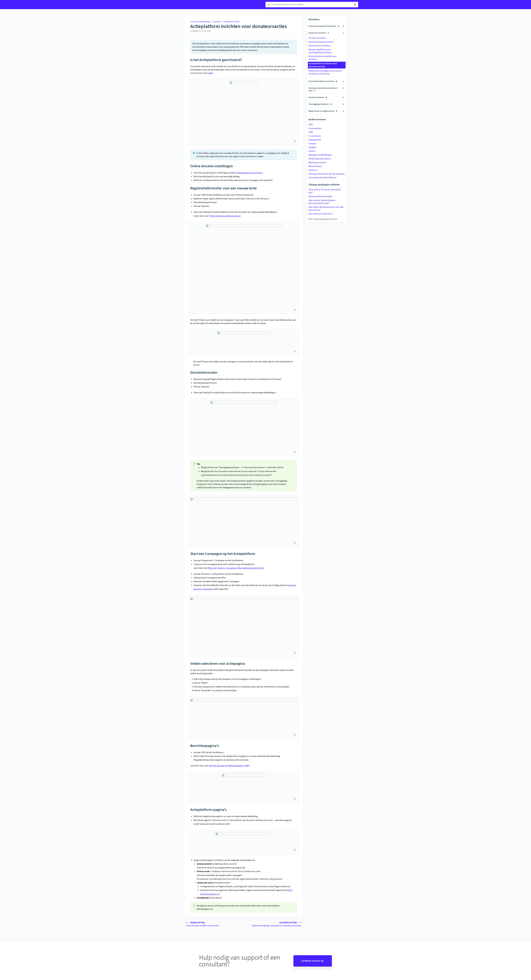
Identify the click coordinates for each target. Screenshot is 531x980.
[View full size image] (243, 112)
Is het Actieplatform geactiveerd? (216, 59)
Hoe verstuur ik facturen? (321, 213)
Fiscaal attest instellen (319, 45)
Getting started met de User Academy (327, 174)
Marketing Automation (320, 158)
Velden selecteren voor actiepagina (217, 663)
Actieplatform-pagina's (208, 809)
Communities (315, 128)
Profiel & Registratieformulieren (224, 215)
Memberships (315, 166)
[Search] (355, 5)
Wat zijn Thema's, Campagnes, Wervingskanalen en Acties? (236, 568)
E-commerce (315, 136)
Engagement (315, 139)
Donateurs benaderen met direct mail (323, 89)
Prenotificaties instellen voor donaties (323, 58)
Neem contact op (314, 961)
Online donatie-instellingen (211, 166)
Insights (312, 147)
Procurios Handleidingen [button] (183, 1)
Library (312, 151)
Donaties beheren (318, 97)
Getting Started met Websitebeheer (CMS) (229, 765)
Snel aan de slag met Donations (324, 26)
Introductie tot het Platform (322, 177)
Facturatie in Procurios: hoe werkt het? (325, 191)
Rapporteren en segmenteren (323, 111)
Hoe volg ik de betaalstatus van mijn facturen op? (326, 208)
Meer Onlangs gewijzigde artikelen (323, 219)
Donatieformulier (204, 372)
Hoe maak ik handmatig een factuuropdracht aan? (322, 202)
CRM (311, 132)
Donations (217, 21)
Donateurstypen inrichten (321, 42)
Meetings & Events (317, 162)
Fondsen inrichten (317, 38)
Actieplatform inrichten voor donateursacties (238, 26)
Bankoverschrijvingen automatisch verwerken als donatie (325, 72)
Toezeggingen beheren (320, 104)
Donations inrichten (231, 21)
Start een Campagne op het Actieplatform (222, 553)
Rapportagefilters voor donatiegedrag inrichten (320, 51)
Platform (313, 170)
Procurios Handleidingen (200, 21)
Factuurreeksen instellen (320, 196)
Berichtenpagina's (204, 745)
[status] (243, 47)
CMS (311, 124)
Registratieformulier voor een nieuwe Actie (223, 188)
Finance (312, 143)
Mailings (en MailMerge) (320, 155)
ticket (210, 73)
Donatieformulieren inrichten (323, 81)
